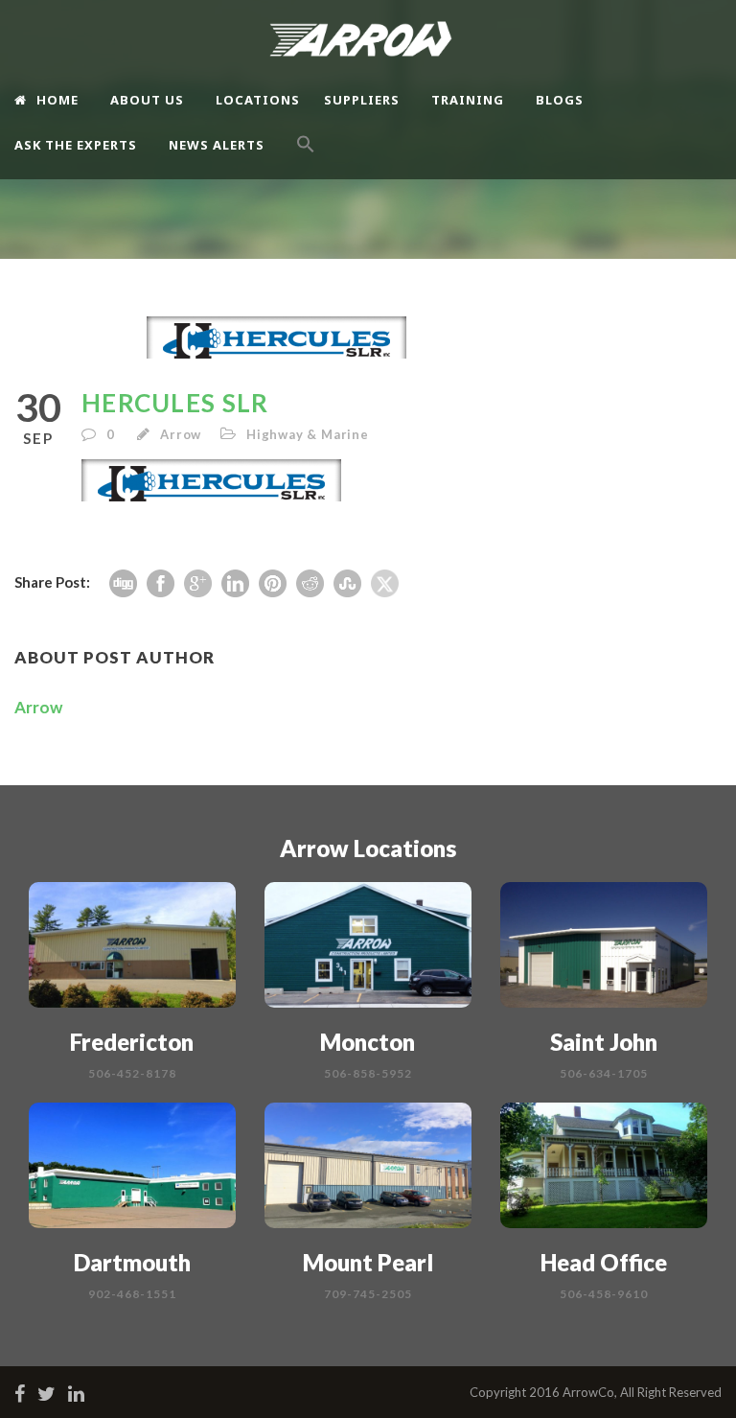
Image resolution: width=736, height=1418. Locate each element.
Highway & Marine (307, 434)
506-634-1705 (604, 1073)
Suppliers (362, 99)
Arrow (180, 434)
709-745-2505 (368, 1294)
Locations (258, 99)
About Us (147, 99)
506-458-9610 (604, 1294)
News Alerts (216, 144)
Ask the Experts (75, 144)
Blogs (560, 99)
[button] (305, 160)
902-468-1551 (132, 1294)
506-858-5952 (368, 1073)
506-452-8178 (132, 1073)
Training (467, 99)
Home (57, 99)
